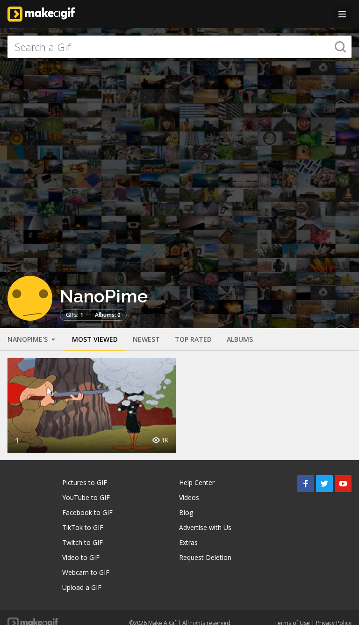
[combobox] (179, 47)
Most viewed (95, 339)
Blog (186, 512)
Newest (146, 339)
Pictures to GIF (84, 482)
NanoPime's (28, 339)
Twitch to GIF (82, 542)
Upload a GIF (81, 587)
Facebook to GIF (87, 512)
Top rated (193, 339)
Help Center (197, 482)
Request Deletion (205, 557)
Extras (188, 542)
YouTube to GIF (86, 497)
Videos (189, 497)
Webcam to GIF (85, 572)
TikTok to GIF (82, 527)
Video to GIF (81, 557)
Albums (240, 339)
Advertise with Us (205, 527)
